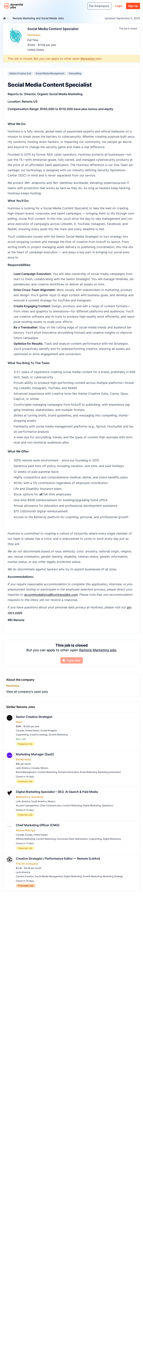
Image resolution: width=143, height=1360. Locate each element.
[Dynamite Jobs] (4, 18)
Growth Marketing (58, 734)
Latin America (23, 768)
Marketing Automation (109, 772)
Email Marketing (88, 772)
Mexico (44, 768)
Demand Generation (68, 772)
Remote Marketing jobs (98, 650)
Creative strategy (39, 734)
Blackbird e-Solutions (30, 796)
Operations (107, 805)
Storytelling (75, 73)
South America (39, 801)
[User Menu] (82, 6)
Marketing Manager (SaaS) (35, 754)
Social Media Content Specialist (53, 29)
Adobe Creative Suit (20, 73)
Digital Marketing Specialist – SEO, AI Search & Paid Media (57, 792)
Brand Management (26, 772)
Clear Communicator (50, 805)
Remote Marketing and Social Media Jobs (38, 18)
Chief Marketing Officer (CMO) (37, 825)
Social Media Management (50, 73)
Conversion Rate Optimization (72, 838)
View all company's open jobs (27, 691)
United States (35, 49)
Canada (20, 730)
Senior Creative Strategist (34, 717)
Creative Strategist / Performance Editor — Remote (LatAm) (58, 858)
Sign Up (133, 5)
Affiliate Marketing (25, 838)
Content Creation (25, 876)
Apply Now (73, 660)
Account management (27, 805)
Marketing (87, 58)
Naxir (19, 721)
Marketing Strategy (113, 876)
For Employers (99, 5)
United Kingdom (48, 730)
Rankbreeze (23, 759)
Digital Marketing (92, 805)
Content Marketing (47, 772)
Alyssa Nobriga (25, 830)
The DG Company (27, 863)
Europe (28, 834)
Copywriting (22, 734)
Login (118, 5)
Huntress (34, 35)
